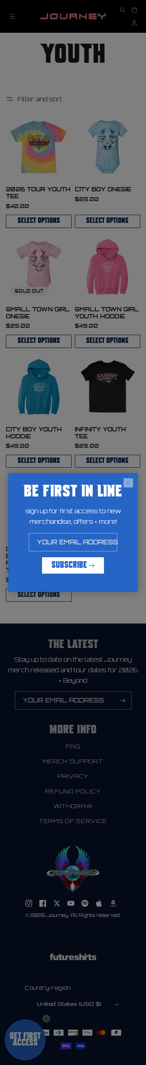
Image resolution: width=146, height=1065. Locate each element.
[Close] (128, 482)
